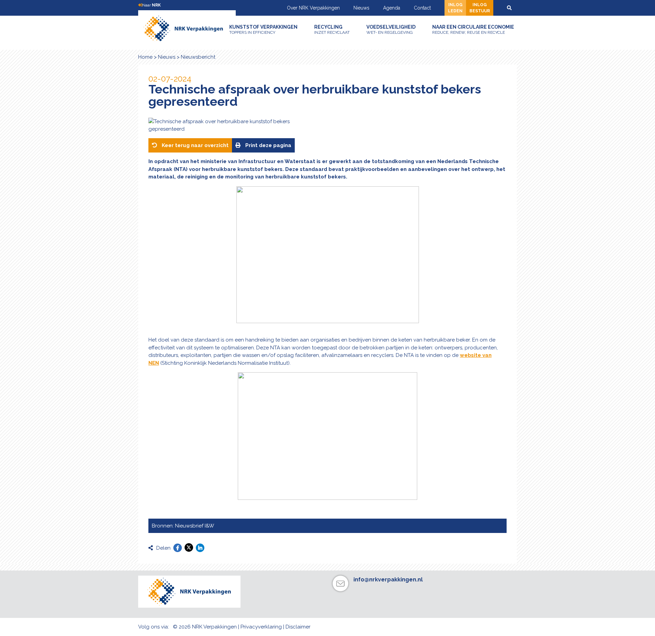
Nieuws (361, 8)
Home (145, 57)
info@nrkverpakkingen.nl (388, 579)
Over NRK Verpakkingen (313, 8)
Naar (151, 5)
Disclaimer (298, 627)
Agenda (391, 8)
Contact (422, 8)
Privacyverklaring (261, 627)
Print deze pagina (267, 145)
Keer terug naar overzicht (194, 145)
